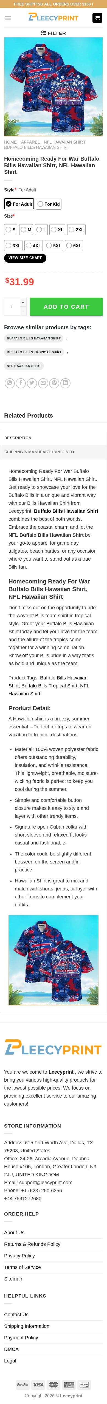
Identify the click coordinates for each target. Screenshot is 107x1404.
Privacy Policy (19, 1255)
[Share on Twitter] (32, 383)
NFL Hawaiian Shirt (65, 142)
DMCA (11, 1349)
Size (9, 215)
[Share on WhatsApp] (10, 383)
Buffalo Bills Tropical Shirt (34, 352)
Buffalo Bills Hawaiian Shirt (36, 147)
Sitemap (13, 1279)
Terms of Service (22, 1267)
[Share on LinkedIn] (65, 383)
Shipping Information (26, 1326)
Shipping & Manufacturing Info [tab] (39, 452)
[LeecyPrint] (53, 18)
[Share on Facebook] (21, 383)
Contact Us (16, 1314)
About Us (14, 1232)
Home (10, 142)
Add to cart (66, 306)
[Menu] (8, 18)
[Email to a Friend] (43, 383)
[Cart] (97, 18)
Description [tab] (17, 438)
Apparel (30, 142)
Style (10, 189)
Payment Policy (21, 1337)
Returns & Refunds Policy (32, 1244)
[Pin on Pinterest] (54, 383)
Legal (10, 1361)
